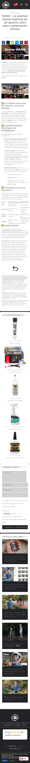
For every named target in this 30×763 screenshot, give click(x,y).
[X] (8, 42)
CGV (20, 748)
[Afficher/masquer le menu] (26, 4)
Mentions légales (13, 748)
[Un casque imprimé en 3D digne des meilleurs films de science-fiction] (15, 659)
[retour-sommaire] (15, 266)
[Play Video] (15, 91)
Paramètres (12, 760)
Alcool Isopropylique (15, 426)
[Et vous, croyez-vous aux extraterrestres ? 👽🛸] (15, 632)
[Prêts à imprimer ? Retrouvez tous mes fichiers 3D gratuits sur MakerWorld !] (15, 574)
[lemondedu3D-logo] (15, 714)
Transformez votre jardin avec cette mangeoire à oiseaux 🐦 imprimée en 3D (14, 614)
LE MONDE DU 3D (24, 723)
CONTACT (24, 725)
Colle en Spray (15, 341)
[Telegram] (17, 42)
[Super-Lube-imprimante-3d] (15, 375)
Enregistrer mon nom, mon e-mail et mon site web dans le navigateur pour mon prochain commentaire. (14, 503)
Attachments (5, 511)
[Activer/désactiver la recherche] (21, 4)
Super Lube (15, 398)
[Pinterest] (26, 42)
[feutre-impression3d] (15, 347)
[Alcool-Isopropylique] (15, 404)
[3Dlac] (15, 318)
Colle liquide (15, 455)
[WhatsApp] (12, 42)
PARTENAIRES (18, 725)
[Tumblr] (21, 42)
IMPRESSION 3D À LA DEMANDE (13, 723)
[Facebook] (3, 42)
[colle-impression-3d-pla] (15, 432)
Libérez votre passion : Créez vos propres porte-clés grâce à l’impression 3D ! (15, 559)
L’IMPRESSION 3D (7, 725)
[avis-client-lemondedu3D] (15, 729)
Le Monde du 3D (14, 13)
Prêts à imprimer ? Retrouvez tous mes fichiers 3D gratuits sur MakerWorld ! (14, 587)
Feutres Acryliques (15, 369)
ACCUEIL (3, 723)
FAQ (13, 725)
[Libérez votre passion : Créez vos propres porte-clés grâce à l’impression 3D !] (15, 546)
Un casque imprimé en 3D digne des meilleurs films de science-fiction (14, 671)
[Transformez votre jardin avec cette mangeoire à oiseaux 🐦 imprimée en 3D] (15, 602)
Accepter (4, 760)
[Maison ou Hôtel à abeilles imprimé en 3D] (15, 687)
